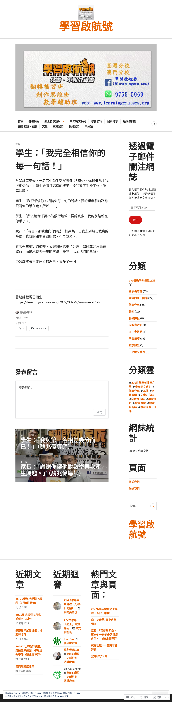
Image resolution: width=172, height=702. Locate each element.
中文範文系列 (78, 121)
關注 (135, 219)
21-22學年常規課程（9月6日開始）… (72, 604)
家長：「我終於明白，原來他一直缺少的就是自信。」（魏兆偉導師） (105, 634)
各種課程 (34, 121)
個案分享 (112, 121)
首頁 (20, 121)
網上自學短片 (53, 121)
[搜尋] (154, 123)
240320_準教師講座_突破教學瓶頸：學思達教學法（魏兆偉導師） (28, 650)
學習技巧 (96, 121)
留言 (99, 412)
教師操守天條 (99, 656)
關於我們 (58, 126)
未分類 (89, 126)
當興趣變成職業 (24, 666)
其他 (45, 126)
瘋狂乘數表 (70, 643)
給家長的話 (130, 121)
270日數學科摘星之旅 (142, 280)
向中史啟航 (135, 331)
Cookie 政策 (63, 696)
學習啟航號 (86, 26)
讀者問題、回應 (27, 126)
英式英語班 (70, 612)
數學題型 (134, 345)
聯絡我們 (74, 126)
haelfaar (69, 639)
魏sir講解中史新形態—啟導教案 (72, 657)
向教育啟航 (135, 324)
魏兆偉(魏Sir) (26, 312)
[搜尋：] (143, 505)
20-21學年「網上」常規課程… (72, 624)
